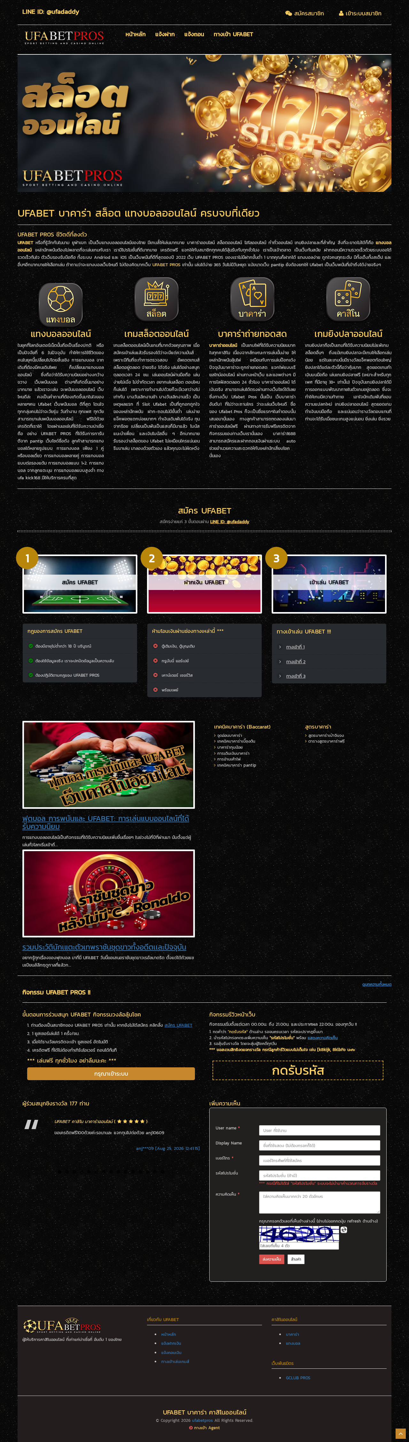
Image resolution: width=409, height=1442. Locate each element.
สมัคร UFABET (80, 582)
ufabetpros (202, 1420)
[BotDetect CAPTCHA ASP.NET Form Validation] (299, 1234)
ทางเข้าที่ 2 (295, 661)
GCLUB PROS (298, 1378)
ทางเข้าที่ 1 (295, 647)
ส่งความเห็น (272, 1259)
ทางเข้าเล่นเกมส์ (175, 1361)
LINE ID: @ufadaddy (229, 521)
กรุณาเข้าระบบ (111, 1073)
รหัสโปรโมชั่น (227, 1173)
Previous (8, 123)
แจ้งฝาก (165, 34)
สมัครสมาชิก (308, 13)
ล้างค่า (296, 1259)
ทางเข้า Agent (207, 1428)
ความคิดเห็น (228, 1194)
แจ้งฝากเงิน (171, 1343)
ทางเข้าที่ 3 (295, 676)
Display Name (229, 1143)
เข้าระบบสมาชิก (362, 13)
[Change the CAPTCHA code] (343, 1229)
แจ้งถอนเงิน (171, 1353)
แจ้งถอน (194, 34)
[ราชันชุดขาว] (108, 893)
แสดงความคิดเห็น (323, 1038)
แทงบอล (293, 1343)
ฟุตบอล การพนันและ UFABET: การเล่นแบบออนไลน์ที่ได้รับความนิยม (105, 822)
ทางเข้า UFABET (233, 34)
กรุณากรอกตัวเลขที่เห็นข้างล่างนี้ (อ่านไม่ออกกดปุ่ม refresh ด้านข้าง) (318, 1221)
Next (401, 123)
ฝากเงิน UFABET (204, 582)
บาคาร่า (292, 1334)
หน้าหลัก (136, 34)
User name (228, 1128)
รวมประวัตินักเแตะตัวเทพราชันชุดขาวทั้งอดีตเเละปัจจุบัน (104, 947)
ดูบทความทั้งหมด (376, 984)
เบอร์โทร (225, 1158)
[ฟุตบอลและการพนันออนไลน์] (108, 764)
